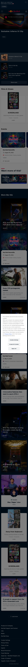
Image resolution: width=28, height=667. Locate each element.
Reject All (14, 348)
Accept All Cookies (14, 344)
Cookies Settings (14, 340)
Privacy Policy (8, 334)
